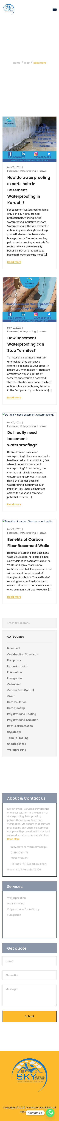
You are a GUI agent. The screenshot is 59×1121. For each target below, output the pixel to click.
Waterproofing (28, 171)
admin (43, 171)
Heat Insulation (17, 702)
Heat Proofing (16, 708)
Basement (13, 171)
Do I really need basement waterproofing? (22, 439)
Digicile (47, 1107)
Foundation (14, 672)
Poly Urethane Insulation (22, 720)
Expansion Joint (17, 666)
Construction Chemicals (23, 654)
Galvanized (14, 684)
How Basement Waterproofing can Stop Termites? (25, 344)
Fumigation (14, 678)
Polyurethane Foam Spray (23, 909)
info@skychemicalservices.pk (29, 847)
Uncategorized (16, 744)
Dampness (14, 660)
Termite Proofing (17, 738)
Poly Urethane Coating (21, 714)
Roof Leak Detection (20, 726)
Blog (27, 63)
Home (16, 63)
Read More (13, 839)
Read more (14, 262)
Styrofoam (14, 732)
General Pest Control (20, 690)
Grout (11, 696)
